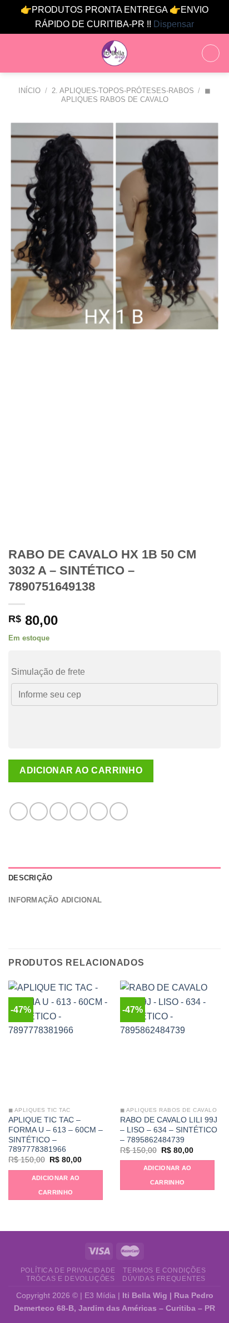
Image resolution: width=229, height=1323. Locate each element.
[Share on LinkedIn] (118, 811)
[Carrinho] (211, 53)
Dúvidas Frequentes (164, 1279)
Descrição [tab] (30, 878)
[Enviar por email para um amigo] (78, 811)
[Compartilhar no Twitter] (58, 811)
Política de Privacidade (68, 1270)
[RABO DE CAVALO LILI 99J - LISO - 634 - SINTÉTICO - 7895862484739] (170, 1041)
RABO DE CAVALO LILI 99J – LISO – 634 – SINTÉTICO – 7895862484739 (168, 1129)
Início (29, 90)
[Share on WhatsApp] (18, 811)
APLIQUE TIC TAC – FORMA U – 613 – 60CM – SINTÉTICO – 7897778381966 (55, 1134)
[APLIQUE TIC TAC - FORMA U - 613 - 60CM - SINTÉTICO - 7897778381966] (58, 1041)
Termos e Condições (164, 1270)
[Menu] (15, 53)
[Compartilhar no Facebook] (38, 811)
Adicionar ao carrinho (80, 770)
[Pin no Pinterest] (98, 811)
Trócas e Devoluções (70, 1279)
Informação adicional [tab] (55, 900)
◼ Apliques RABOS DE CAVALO (136, 94)
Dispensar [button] (173, 24)
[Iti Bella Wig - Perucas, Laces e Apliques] (114, 53)
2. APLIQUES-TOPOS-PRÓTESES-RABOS (123, 90)
